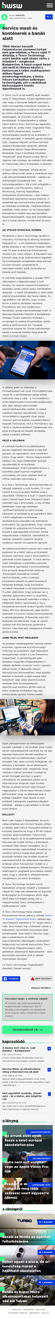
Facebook (13, 979)
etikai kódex (40, 1309)
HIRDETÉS (20, 15)
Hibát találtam (42, 979)
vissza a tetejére (41, 988)
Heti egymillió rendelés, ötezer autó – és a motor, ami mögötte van (22, 1096)
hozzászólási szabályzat (17, 1313)
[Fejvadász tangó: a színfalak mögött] (27, 1007)
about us (45, 1313)
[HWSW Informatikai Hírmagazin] (12, 5)
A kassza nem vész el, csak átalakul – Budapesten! (18, 1049)
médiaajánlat (28, 1309)
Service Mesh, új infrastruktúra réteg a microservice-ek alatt (21, 1070)
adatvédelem (34, 1313)
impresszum (16, 1309)
